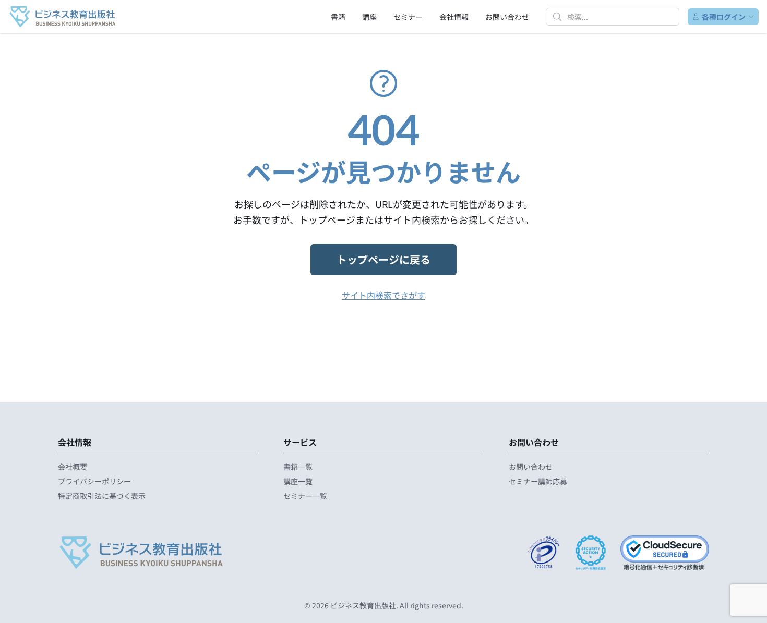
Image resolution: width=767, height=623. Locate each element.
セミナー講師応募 (538, 481)
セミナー (408, 16)
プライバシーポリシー (94, 481)
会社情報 (454, 16)
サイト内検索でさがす (383, 295)
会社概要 (72, 466)
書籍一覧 (298, 466)
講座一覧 (298, 481)
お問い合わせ (507, 16)
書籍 (338, 16)
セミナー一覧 (305, 496)
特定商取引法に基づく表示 (102, 496)
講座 (369, 16)
